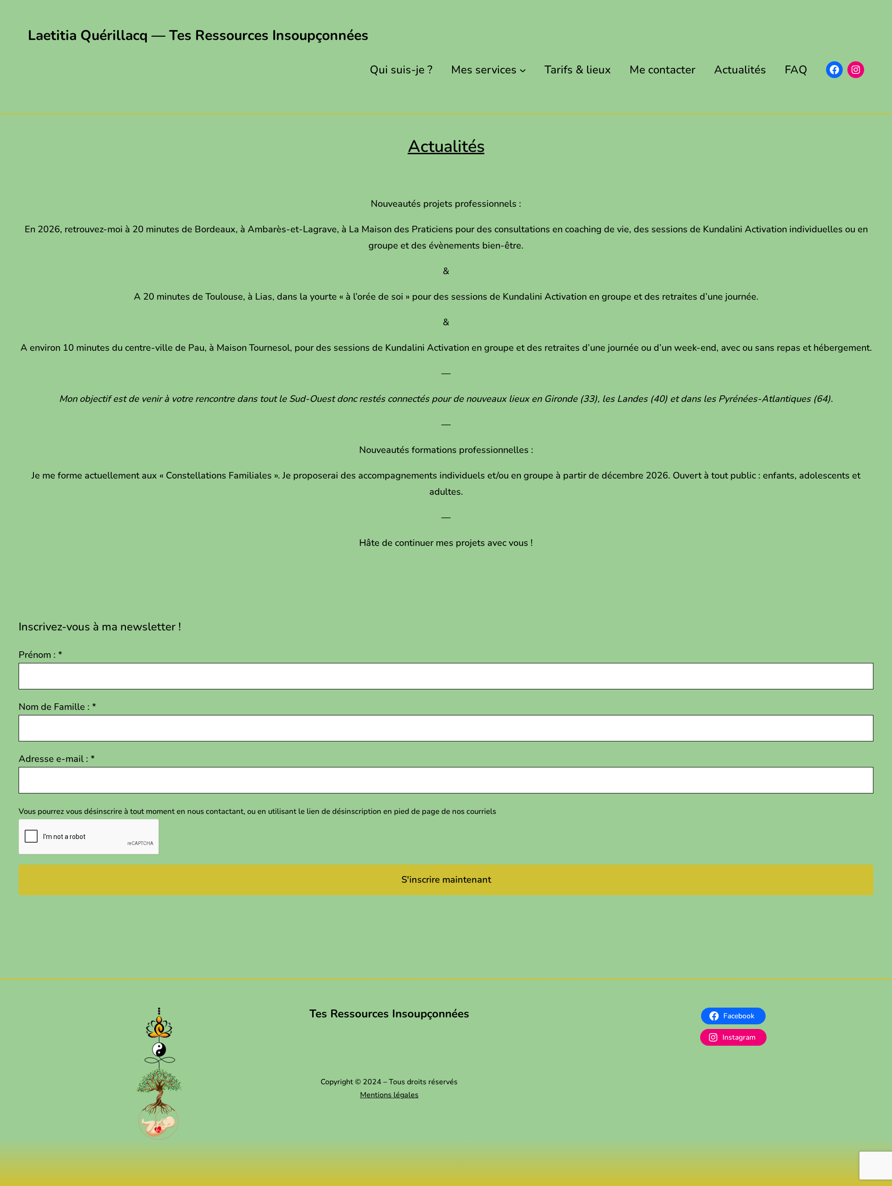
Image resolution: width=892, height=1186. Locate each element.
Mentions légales (389, 1095)
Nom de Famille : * (57, 707)
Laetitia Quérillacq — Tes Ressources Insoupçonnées (198, 35)
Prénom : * (40, 655)
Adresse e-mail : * (57, 759)
